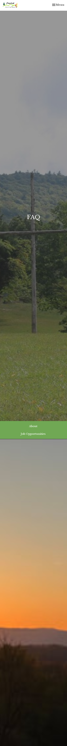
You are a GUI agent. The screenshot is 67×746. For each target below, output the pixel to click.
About (33, 426)
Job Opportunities (33, 433)
